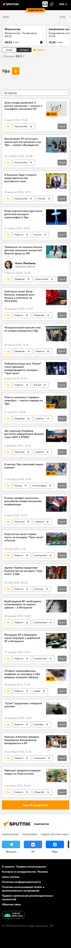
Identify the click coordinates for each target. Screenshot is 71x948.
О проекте (8, 866)
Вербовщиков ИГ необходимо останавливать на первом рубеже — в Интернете (22, 604)
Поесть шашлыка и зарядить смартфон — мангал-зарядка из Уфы (23, 400)
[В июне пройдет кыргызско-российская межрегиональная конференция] (56, 504)
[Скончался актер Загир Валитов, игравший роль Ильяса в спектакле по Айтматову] (56, 297)
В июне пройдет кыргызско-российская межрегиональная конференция (22, 501)
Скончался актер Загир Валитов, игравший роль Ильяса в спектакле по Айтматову (19, 296)
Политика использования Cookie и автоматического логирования (23, 888)
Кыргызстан (20, 126)
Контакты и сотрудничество (19, 871)
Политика (19, 451)
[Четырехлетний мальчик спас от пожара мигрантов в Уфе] (56, 333)
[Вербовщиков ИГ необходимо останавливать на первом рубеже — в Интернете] (56, 606)
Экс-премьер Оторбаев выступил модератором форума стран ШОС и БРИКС (24, 434)
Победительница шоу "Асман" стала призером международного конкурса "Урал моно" (22, 368)
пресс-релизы (11, 876)
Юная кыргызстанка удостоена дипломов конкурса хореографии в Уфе (23, 214)
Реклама (42, 871)
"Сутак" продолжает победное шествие (23, 705)
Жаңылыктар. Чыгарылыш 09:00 (21, 34)
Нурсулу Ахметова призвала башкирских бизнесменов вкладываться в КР (21, 740)
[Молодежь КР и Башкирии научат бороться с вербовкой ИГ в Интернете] (56, 641)
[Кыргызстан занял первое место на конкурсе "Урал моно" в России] (56, 538)
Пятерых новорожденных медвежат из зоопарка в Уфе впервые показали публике (22, 674)
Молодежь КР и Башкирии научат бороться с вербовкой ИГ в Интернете (22, 638)
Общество (19, 279)
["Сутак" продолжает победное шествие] (56, 708)
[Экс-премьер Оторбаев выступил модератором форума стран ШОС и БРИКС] (56, 435)
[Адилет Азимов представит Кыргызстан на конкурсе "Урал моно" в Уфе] (56, 572)
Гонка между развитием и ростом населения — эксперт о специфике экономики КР (23, 106)
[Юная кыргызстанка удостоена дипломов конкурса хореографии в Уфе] (56, 217)
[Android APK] (13, 915)
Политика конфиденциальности (21, 882)
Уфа (6, 71)
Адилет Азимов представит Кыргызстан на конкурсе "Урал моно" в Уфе (23, 571)
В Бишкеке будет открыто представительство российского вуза (20, 178)
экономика (39, 758)
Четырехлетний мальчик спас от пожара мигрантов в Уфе (22, 329)
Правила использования (31, 866)
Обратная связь (11, 904)
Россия (41, 198)
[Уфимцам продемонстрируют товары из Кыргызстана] (56, 775)
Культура (38, 588)
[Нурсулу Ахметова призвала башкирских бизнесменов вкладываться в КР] (56, 741)
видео (37, 691)
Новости (18, 234)
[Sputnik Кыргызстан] (11, 5)
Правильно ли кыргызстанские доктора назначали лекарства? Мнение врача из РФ (23, 250)
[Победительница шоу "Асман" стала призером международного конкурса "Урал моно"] (56, 368)
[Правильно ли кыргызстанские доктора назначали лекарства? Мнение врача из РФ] (56, 251)
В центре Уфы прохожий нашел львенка (23, 466)
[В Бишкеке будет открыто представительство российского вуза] (56, 181)
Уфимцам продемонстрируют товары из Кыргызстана (22, 772)
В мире (37, 384)
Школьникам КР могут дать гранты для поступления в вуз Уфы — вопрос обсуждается (22, 142)
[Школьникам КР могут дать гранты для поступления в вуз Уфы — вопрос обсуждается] (56, 144)
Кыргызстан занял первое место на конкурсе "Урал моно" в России (24, 537)
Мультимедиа (39, 485)
